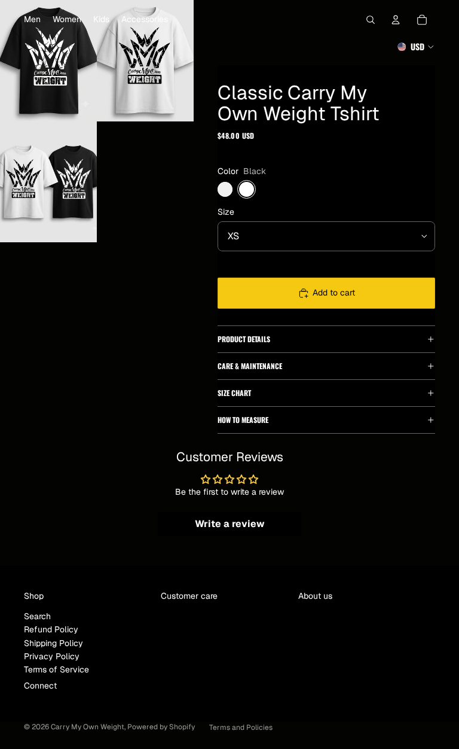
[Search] (370, 20)
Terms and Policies (241, 727)
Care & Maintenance (250, 366)
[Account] (395, 20)
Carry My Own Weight (87, 727)
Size (226, 211)
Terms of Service (56, 669)
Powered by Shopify (161, 727)
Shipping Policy (53, 643)
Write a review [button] (230, 523)
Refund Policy (51, 629)
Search (37, 616)
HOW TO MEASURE (243, 420)
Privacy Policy (51, 656)
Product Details (244, 339)
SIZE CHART (234, 393)
